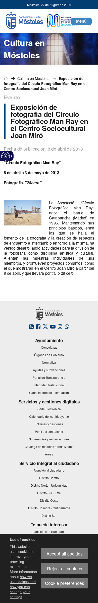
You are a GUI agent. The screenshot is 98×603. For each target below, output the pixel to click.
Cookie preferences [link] (64, 583)
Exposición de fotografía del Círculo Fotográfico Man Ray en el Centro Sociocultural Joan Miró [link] (45, 83)
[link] (5, 156)
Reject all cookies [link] (64, 568)
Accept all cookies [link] (64, 553)
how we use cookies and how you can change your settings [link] (23, 586)
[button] (81, 21)
